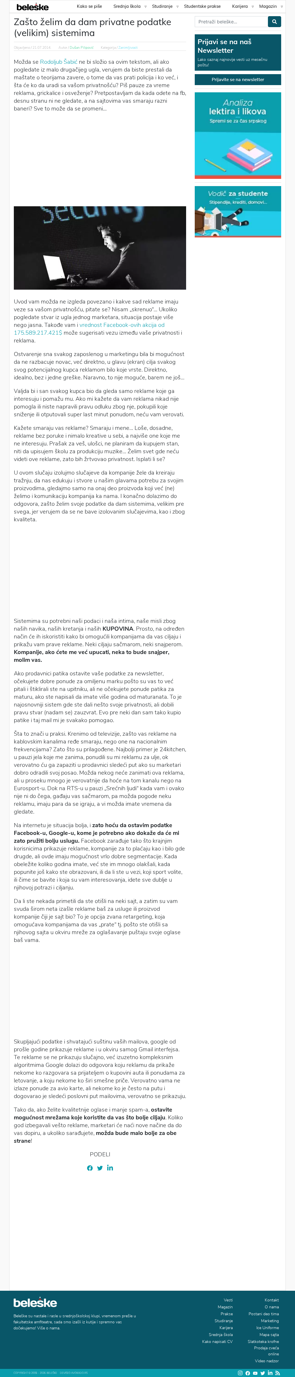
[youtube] (255, 1373)
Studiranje (162, 6)
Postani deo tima (264, 1314)
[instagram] (240, 1373)
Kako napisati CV (217, 1341)
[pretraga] (274, 21)
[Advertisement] (100, 158)
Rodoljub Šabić (58, 62)
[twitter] (100, 1167)
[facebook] (90, 1167)
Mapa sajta (269, 1334)
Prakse (227, 1314)
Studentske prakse (202, 6)
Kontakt (272, 1300)
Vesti (228, 1300)
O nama (272, 1307)
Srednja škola (127, 6)
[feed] (277, 1373)
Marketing (270, 1321)
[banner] (238, 211)
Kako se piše (89, 6)
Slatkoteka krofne (263, 1341)
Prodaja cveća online (266, 1351)
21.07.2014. (42, 47)
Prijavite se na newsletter (238, 79)
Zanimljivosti (128, 47)
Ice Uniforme (267, 1328)
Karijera (240, 6)
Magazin (268, 6)
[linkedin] (110, 1168)
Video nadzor (267, 1361)
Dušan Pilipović (82, 47)
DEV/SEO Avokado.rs (74, 1373)
